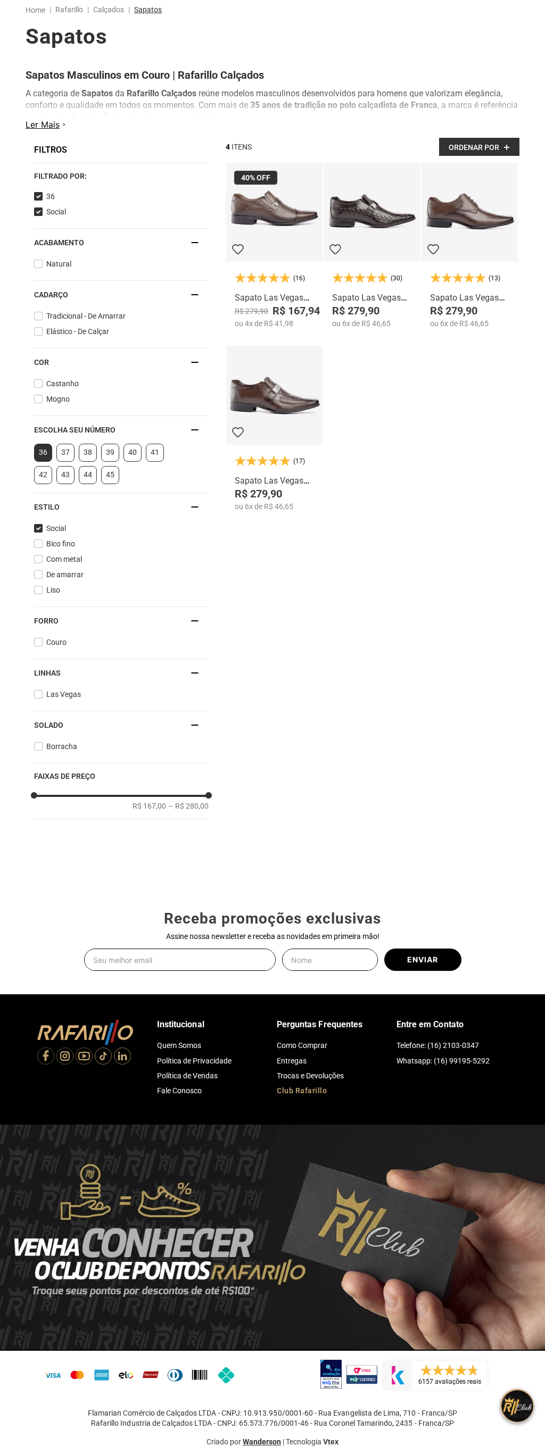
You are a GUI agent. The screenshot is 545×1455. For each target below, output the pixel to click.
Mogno (58, 409)
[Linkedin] (122, 1057)
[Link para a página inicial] (37, 10)
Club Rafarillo (302, 1090)
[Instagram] (64, 1057)
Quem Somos (179, 1045)
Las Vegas (63, 705)
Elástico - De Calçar (77, 342)
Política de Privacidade (194, 1061)
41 (155, 463)
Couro (56, 652)
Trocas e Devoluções (310, 1075)
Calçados (108, 9)
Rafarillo (69, 9)
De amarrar (65, 585)
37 (65, 463)
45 (110, 485)
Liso (53, 600)
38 (88, 463)
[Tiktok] (103, 1057)
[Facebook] (45, 1057)
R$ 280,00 (188, 816)
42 (43, 485)
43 (65, 485)
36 (50, 207)
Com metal (64, 570)
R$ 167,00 (149, 816)
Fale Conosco (179, 1090)
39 (110, 463)
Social (56, 222)
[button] (121, 186)
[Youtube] (84, 1057)
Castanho (62, 394)
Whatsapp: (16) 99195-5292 (443, 1061)
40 (132, 463)
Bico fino (60, 554)
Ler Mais (43, 135)
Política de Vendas (187, 1075)
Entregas (292, 1061)
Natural (58, 274)
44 (88, 485)
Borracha (61, 757)
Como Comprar (302, 1045)
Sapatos (148, 9)
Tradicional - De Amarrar (86, 326)
